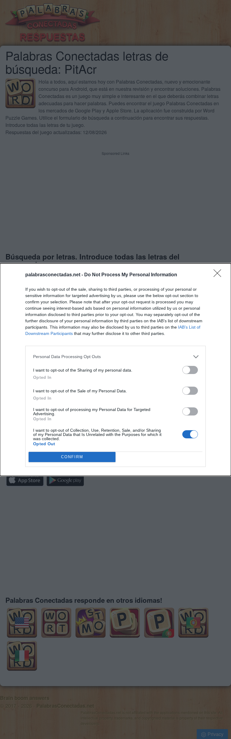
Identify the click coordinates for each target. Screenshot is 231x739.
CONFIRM (72, 457)
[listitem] (115, 357)
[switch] (190, 370)
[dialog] (115, 369)
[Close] (219, 275)
